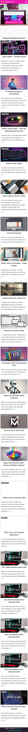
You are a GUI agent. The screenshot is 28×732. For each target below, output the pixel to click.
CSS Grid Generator (14, 233)
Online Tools (5, 42)
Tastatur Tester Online (14, 163)
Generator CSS (5, 552)
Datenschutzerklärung (14, 730)
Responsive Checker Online (14, 330)
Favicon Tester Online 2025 (14, 430)
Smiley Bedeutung (11, 22)
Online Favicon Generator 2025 (14, 498)
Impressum (18, 728)
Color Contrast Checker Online (14, 196)
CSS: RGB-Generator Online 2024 (14, 567)
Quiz (20, 22)
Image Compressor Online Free (14, 298)
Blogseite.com (9, 2)
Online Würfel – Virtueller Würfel (14, 57)
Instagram (4, 517)
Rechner (4, 692)
